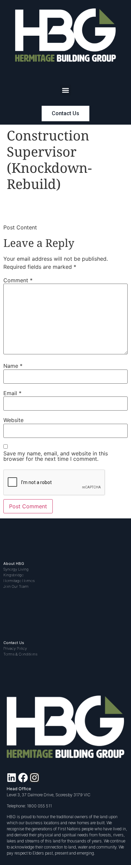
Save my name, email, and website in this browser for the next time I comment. (55, 456)
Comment (18, 280)
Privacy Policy (15, 648)
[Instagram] (34, 777)
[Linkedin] (11, 777)
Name (13, 366)
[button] (65, 90)
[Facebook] (23, 777)
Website (13, 420)
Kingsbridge (13, 575)
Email (12, 393)
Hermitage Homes (19, 580)
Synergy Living (16, 569)
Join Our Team (16, 586)
